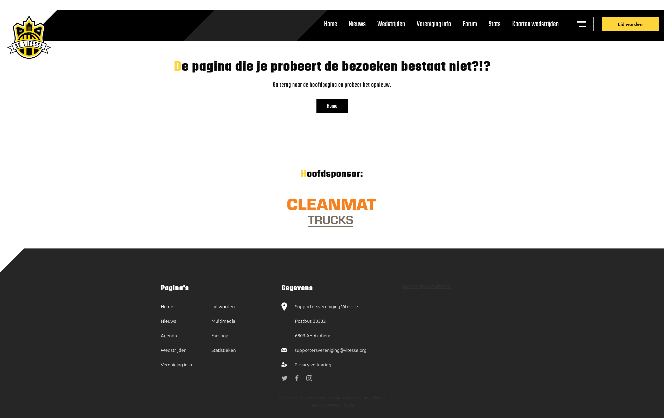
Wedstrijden (391, 24)
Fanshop (220, 335)
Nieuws (357, 24)
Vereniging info (434, 24)
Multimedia (223, 321)
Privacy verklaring (313, 364)
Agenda (169, 335)
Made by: (318, 404)
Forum (470, 24)
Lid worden (630, 24)
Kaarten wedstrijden (535, 24)
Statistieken (223, 350)
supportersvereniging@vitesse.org (330, 350)
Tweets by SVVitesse (426, 286)
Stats (495, 24)
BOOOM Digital (340, 404)
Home (330, 24)
